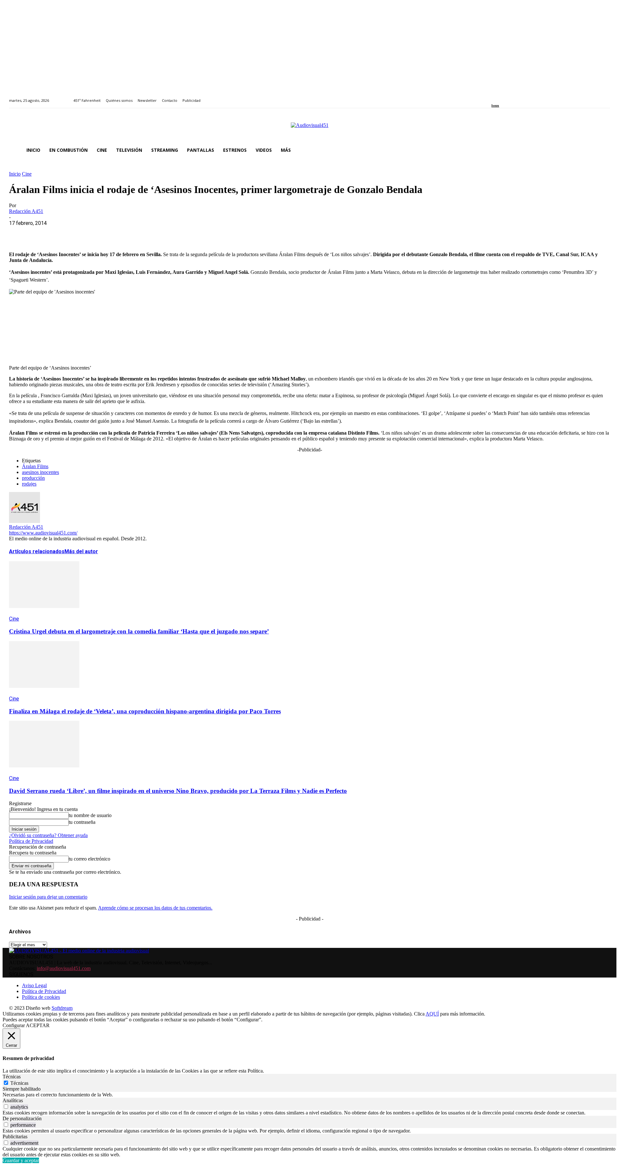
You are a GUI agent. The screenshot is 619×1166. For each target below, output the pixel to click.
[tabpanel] (309, 1095)
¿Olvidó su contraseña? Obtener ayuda (48, 835)
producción (33, 478)
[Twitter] (515, 97)
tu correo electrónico (89, 859)
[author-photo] (24, 521)
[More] (159, 233)
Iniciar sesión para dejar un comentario (48, 897)
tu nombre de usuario (90, 815)
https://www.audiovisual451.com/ (43, 532)
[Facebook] (493, 97)
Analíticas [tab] (13, 1100)
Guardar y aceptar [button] (21, 1160)
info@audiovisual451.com (64, 968)
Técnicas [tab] (12, 1076)
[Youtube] (522, 97)
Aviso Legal (34, 985)
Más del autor (81, 551)
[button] (602, 150)
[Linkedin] (508, 97)
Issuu (495, 105)
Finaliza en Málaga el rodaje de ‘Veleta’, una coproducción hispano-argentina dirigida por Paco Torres (145, 711)
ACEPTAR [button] (38, 1025)
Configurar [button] (14, 1025)
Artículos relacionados (36, 551)
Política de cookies (41, 997)
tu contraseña (82, 822)
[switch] (6, 1106)
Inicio (15, 174)
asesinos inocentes (40, 472)
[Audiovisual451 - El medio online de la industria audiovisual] (309, 128)
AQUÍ (432, 1014)
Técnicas (19, 1083)
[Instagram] (501, 97)
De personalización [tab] (22, 1118)
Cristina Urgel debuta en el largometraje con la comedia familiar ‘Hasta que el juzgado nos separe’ (139, 631)
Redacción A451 (26, 211)
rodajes (29, 484)
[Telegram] (135, 232)
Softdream (62, 1008)
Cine (27, 174)
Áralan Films (35, 466)
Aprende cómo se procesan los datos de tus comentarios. (155, 908)
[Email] (112, 232)
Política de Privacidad (31, 841)
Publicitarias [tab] (15, 1136)
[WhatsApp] (66, 232)
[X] (43, 232)
